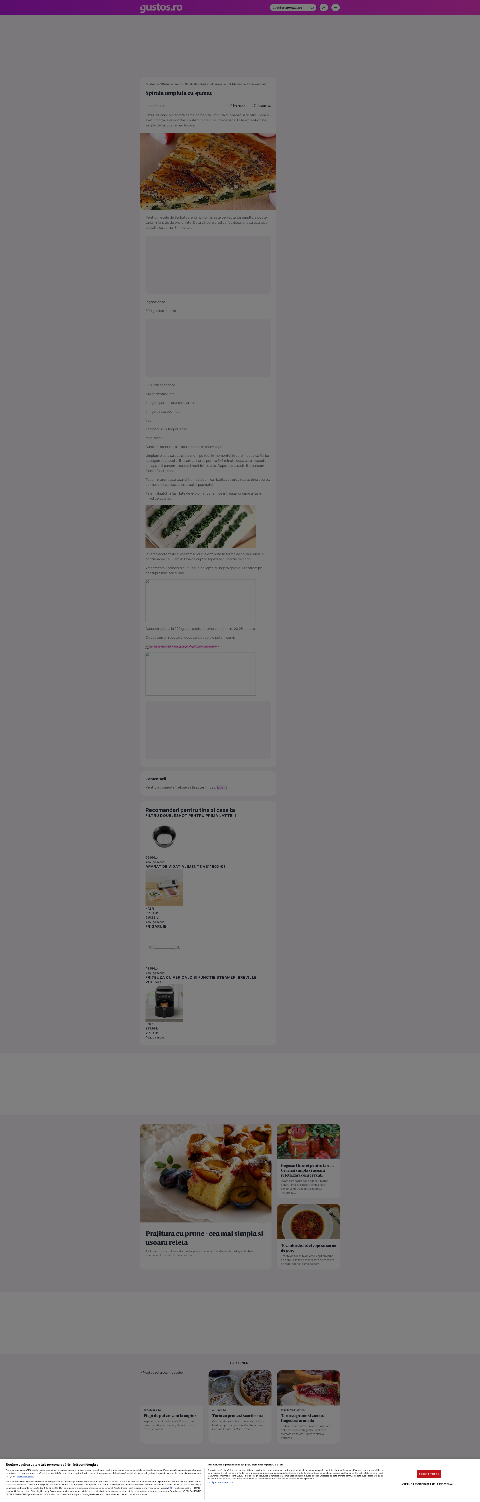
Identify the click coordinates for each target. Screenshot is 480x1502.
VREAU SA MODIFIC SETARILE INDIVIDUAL (427, 1484)
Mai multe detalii (25, 1476)
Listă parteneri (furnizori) (221, 1482)
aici (170, 1487)
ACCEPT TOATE (429, 1474)
